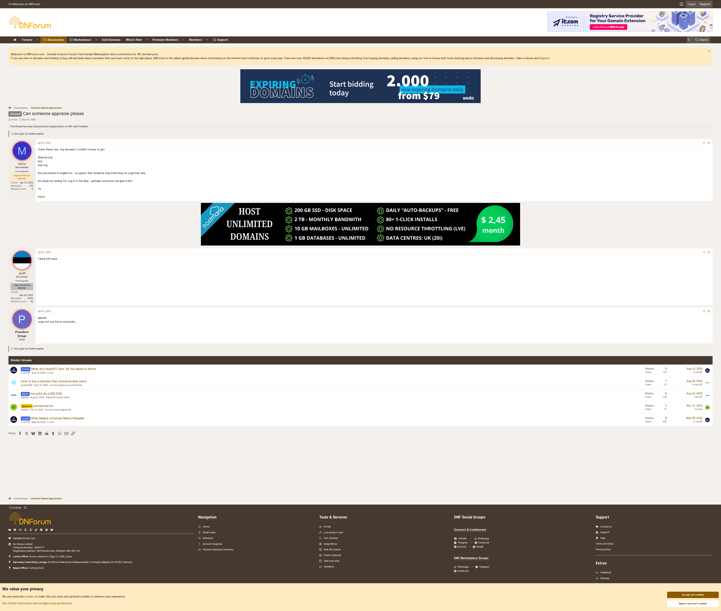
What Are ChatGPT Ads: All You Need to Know (63, 369)
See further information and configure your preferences (37, 603)
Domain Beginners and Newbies (66, 385)
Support (222, 39)
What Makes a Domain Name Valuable (57, 418)
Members (195, 39)
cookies (29, 596)
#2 (709, 252)
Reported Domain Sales (58, 397)
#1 (709, 143)
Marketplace (82, 39)
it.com (24, 372)
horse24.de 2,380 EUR (46, 394)
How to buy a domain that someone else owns (54, 381)
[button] (681, 4)
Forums (27, 39)
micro (14, 119)
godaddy (25, 385)
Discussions (56, 39)
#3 (709, 311)
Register (544, 58)
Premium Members (165, 39)
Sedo (23, 397)
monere (25, 409)
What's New (134, 39)
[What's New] (690, 39)
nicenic (696, 384)
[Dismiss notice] (708, 51)
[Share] (703, 143)
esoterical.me (43, 406)
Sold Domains (111, 39)
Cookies (16, 507)
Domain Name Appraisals (58, 409)
